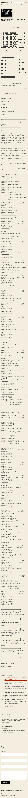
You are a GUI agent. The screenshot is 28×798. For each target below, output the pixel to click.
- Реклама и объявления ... (15, 692)
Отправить (6, 782)
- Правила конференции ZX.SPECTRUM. (13, 683)
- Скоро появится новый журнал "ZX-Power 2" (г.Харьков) (16, 696)
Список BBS (16, 27)
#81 (21, 4)
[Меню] (26, 2)
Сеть (10, 27)
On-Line (16, 4)
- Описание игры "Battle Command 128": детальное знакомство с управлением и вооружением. (15, 688)
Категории (3, 27)
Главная (3, 4)
